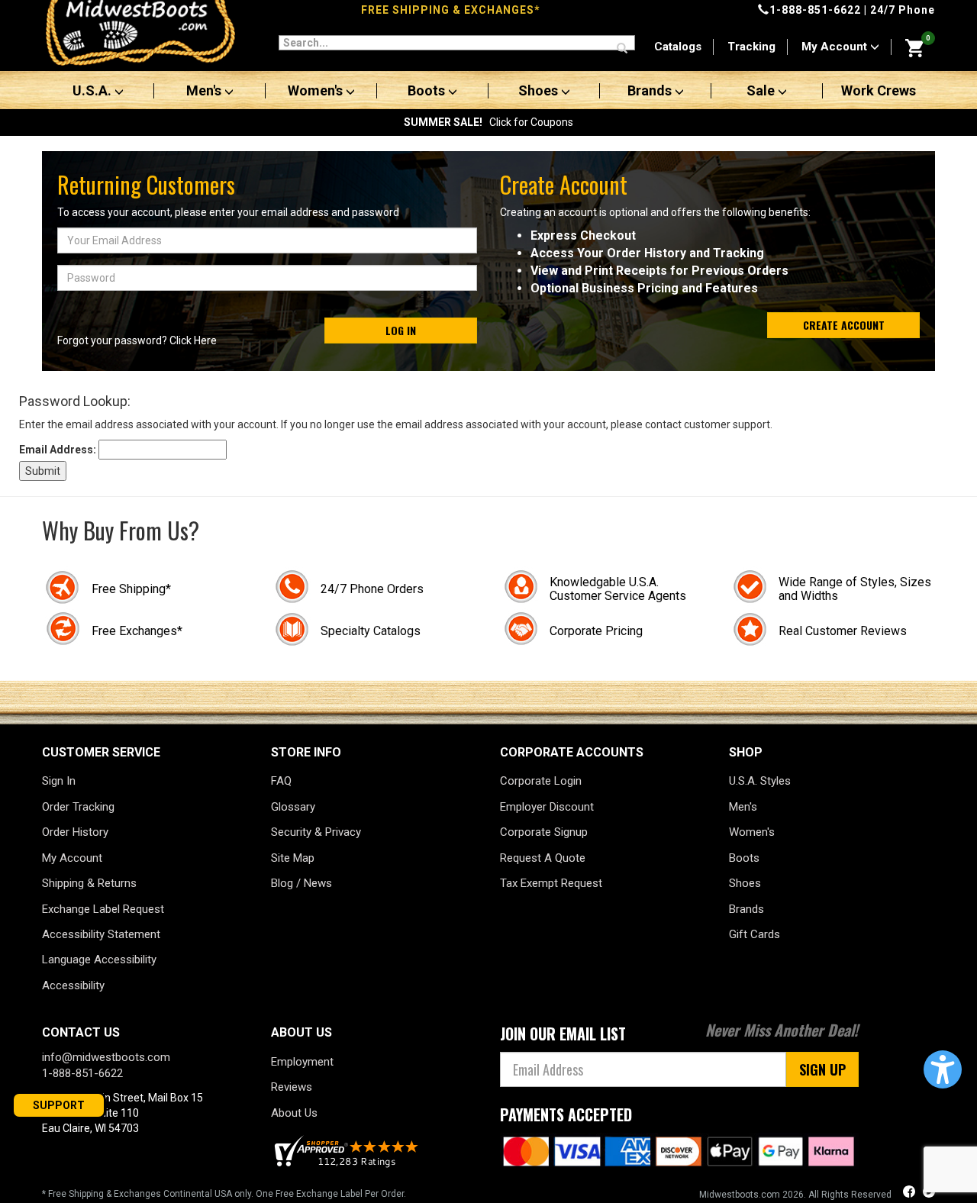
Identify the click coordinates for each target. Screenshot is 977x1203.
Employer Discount (547, 807)
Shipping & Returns (89, 883)
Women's (317, 90)
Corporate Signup (544, 832)
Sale (762, 90)
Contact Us (81, 1032)
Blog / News (301, 883)
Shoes (539, 90)
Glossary (293, 807)
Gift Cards (754, 934)
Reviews (291, 1087)
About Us (294, 1113)
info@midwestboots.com (106, 1057)
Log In (400, 330)
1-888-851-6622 (815, 10)
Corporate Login (541, 781)
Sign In (59, 781)
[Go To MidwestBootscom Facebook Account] (910, 1193)
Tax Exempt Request (551, 883)
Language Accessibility (99, 959)
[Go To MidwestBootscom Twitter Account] (929, 1193)
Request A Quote (542, 858)
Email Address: (57, 449)
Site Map (292, 858)
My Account (835, 46)
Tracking (751, 46)
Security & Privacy (316, 832)
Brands (651, 90)
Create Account (844, 325)
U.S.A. (93, 90)
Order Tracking (78, 807)
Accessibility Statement (101, 934)
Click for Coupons (488, 122)
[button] (943, 1069)
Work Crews (878, 90)
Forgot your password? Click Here (137, 340)
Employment (302, 1062)
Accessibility (73, 985)
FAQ (281, 781)
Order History (75, 832)
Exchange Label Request (103, 909)
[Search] (622, 49)
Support (59, 1105)
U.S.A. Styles (760, 781)
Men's (205, 90)
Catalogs (677, 46)
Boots (428, 90)
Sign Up (822, 1069)
